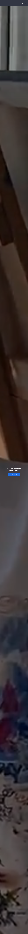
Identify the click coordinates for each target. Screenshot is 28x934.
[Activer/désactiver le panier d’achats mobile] (22, 3)
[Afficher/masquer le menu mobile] (25, 3)
